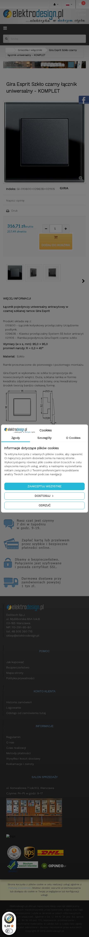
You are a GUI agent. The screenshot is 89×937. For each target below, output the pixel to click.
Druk (14, 210)
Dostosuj (43, 495)
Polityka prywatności (20, 678)
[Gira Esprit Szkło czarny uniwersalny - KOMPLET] (15, 272)
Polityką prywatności (20, 887)
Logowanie (13, 707)
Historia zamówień (19, 702)
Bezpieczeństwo (17, 667)
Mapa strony (14, 672)
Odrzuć (45, 505)
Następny (83, 281)
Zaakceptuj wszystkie (44, 486)
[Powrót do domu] (9, 50)
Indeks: (11, 189)
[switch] (9, 931)
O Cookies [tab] (73, 437)
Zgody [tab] (15, 437)
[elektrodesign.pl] (44, 16)
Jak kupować (15, 662)
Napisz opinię (15, 200)
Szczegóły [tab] (44, 437)
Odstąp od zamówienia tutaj (26, 713)
